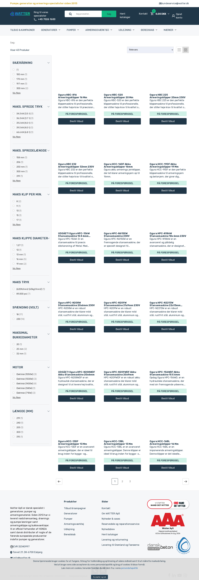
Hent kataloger (110, 534)
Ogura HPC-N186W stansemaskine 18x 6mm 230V (168, 234)
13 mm (21, 254)
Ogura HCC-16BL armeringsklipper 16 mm (164, 442)
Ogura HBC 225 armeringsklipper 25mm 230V (167, 96)
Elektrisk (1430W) (26, 383)
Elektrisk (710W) (25, 393)
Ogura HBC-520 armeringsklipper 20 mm (118, 96)
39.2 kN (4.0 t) (24, 123)
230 (20, 319)
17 (18, 220)
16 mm (21, 259)
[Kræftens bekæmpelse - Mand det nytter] (168, 504)
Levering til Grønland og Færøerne (120, 545)
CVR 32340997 (21, 546)
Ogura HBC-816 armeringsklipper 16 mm (72, 96)
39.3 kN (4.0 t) (24, 127)
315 (19, 436)
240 (19, 422)
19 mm (21, 264)
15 (18, 215)
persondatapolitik (129, 568)
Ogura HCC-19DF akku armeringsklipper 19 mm (164, 165)
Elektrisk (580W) (25, 388)
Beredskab (147, 30)
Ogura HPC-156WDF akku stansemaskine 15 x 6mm (165, 373)
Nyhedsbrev (108, 529)
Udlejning (125, 30)
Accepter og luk (99, 577)
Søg (109, 14)
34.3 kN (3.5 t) (24, 113)
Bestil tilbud (76, 121)
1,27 (19, 245)
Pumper (71, 30)
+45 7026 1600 (46, 19)
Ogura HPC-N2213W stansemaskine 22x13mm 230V (165, 304)
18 (19, 314)
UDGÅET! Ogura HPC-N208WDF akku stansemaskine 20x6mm (76, 373)
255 (19, 427)
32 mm (21, 353)
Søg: (12, 42)
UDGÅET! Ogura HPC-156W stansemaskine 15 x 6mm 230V (74, 234)
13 (18, 210)
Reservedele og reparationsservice (120, 524)
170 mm (21, 79)
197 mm (21, 83)
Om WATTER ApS (111, 513)
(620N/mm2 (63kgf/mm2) (30, 289)
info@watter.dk (21, 557)
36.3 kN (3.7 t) (24, 118)
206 (19, 162)
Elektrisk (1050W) (26, 374)
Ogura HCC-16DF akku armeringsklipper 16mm (118, 165)
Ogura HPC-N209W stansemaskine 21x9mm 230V (122, 304)
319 (19, 176)
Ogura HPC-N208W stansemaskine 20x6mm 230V (76, 304)
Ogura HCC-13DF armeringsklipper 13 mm (72, 442)
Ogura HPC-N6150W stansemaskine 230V (117, 234)
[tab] (179, 49)
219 (19, 418)
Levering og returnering (115, 539)
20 (19, 344)
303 (19, 432)
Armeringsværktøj (97, 30)
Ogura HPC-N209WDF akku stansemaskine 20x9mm (120, 373)
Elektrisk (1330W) (26, 379)
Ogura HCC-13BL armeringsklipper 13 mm (118, 442)
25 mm (21, 349)
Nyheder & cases (111, 518)
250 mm (22, 166)
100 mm (21, 74)
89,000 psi (23, 293)
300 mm (22, 88)
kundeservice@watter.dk (175, 3)
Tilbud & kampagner (22, 30)
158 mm (21, 157)
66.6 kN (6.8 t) (24, 132)
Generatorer (49, 30)
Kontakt (143, 13)
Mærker (168, 30)
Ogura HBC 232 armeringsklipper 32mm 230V (76, 165)
